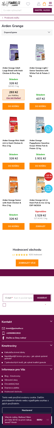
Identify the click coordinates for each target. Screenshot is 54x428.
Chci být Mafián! (13, 98)
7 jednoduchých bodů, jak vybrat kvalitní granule (25, 362)
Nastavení (27, 410)
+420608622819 (13, 333)
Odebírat (42, 298)
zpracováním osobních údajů (32, 305)
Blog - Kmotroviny (12, 376)
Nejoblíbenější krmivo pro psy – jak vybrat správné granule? (25, 357)
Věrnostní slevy (11, 380)
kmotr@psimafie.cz (14, 328)
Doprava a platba (11, 387)
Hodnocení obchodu (13, 391)
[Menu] (50, 3)
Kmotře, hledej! (42, 10)
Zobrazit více (27, 262)
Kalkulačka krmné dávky (14, 352)
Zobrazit (40, 226)
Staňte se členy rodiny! (16, 338)
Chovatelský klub (11, 384)
